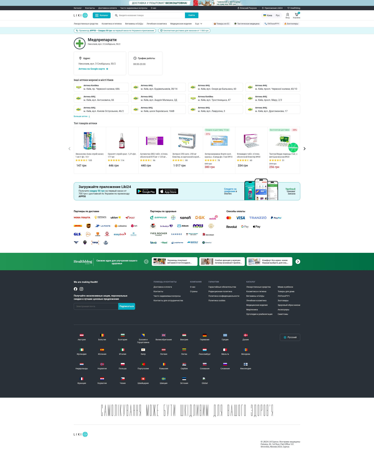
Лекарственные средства (86, 24)
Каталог (78, 8)
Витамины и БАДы (134, 24)
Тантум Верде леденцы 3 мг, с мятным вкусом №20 (283, 155)
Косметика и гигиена (112, 24)
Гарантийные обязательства (222, 287)
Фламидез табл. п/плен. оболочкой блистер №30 (248, 155)
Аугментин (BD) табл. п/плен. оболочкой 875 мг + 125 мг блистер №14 (154, 155)
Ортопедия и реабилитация (259, 314)
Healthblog (295, 8)
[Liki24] (81, 434)
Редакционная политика (220, 291)
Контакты (90, 8)
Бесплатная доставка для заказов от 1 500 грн (185, 30)
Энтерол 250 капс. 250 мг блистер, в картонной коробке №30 (186, 155)
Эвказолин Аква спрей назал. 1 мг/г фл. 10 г (90, 155)
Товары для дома (286, 291)
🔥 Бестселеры (291, 24)
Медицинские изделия (181, 24)
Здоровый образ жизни (289, 305)
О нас (153, 8)
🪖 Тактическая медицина (246, 24)
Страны (194, 291)
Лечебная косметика (157, 24)
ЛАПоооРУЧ (284, 296)
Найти (191, 15)
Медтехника (252, 309)
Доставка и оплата (107, 8)
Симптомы (283, 314)
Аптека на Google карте (92, 68)
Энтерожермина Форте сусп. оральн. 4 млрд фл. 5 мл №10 (218, 155)
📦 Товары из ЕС (221, 24)
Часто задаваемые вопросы (133, 8)
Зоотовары (283, 300)
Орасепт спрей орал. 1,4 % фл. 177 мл (122, 155)
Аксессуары (283, 309)
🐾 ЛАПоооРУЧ (271, 24)
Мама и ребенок (285, 287)
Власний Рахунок (248, 8)
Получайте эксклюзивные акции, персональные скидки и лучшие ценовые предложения (100, 297)
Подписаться (127, 306)
